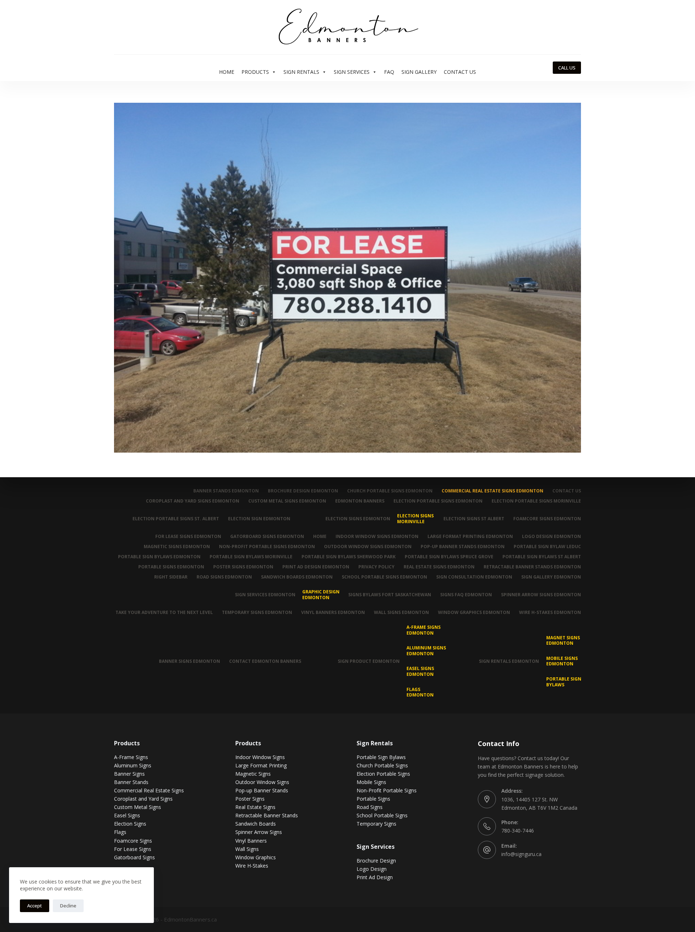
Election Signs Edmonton (357, 519)
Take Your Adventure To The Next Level (164, 612)
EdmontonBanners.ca (190, 919)
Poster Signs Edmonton (243, 567)
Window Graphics (255, 857)
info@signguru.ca (521, 854)
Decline (68, 905)
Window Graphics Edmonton (474, 612)
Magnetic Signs (253, 773)
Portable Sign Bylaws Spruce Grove (449, 557)
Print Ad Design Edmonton (315, 567)
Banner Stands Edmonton (226, 491)
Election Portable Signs (383, 773)
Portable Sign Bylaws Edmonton (159, 557)
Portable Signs (373, 798)
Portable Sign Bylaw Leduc (547, 547)
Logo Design (372, 868)
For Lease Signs (132, 849)
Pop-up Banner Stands (261, 790)
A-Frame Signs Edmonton (424, 630)
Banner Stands (131, 782)
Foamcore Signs (133, 840)
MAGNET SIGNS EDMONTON (563, 641)
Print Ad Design (375, 877)
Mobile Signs (371, 782)
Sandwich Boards (255, 823)
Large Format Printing (261, 765)
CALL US (567, 67)
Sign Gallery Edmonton (551, 577)
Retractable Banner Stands (266, 815)
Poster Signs (250, 798)
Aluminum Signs (132, 765)
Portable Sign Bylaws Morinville (251, 557)
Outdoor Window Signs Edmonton (368, 547)
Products (255, 71)
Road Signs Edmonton (224, 577)
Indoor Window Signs (260, 757)
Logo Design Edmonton (551, 536)
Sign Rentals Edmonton (509, 661)
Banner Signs (129, 773)
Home (226, 71)
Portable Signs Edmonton (171, 567)
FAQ (389, 71)
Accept (34, 905)
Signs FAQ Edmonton (466, 595)
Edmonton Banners (359, 501)
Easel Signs (127, 815)
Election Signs (130, 823)
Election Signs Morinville (415, 519)
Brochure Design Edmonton (303, 491)
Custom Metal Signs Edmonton (287, 501)
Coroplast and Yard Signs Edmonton (192, 501)
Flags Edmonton (420, 692)
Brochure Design (376, 860)
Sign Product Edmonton (369, 661)
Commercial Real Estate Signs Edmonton (492, 491)
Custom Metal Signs (137, 807)
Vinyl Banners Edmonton (333, 612)
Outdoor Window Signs (262, 782)
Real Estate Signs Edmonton (439, 567)
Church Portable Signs (382, 765)
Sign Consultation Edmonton (474, 577)
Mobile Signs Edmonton (562, 661)
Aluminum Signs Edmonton (426, 651)
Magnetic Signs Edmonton (177, 547)
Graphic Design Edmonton (321, 595)
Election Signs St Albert (473, 519)
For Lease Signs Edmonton (188, 536)
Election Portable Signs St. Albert (175, 519)
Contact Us (460, 71)
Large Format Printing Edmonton (470, 536)
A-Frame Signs (131, 757)
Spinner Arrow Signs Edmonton (541, 595)
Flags (120, 832)
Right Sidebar (171, 577)
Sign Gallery (419, 71)
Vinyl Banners (251, 840)
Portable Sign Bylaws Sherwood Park (349, 557)
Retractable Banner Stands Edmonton (532, 567)
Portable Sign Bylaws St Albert (541, 557)
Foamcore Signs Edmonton (547, 519)
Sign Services (352, 71)
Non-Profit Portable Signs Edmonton (267, 547)
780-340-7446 (517, 830)
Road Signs (370, 807)
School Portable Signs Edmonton (384, 577)
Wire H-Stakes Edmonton (550, 612)
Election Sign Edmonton (259, 519)
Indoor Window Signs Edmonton (377, 536)
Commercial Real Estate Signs (149, 790)
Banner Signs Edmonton (189, 661)
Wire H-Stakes (251, 865)
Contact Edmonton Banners (265, 661)
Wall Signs (247, 849)
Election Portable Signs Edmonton (438, 501)
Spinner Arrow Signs (258, 832)
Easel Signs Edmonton (420, 671)
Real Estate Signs (255, 807)
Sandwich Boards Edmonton (297, 577)
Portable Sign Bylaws (563, 682)
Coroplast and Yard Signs (143, 798)
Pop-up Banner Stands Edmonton (463, 547)
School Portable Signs (382, 815)
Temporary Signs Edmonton (257, 612)
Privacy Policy (376, 567)
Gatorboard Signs (134, 857)
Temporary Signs (376, 823)
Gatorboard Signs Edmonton (267, 536)
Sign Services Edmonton (265, 595)
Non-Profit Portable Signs (387, 790)
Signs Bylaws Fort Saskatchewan (389, 595)
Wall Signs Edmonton (401, 612)
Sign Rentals (301, 71)
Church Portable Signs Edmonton (390, 491)
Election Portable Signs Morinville (536, 501)
